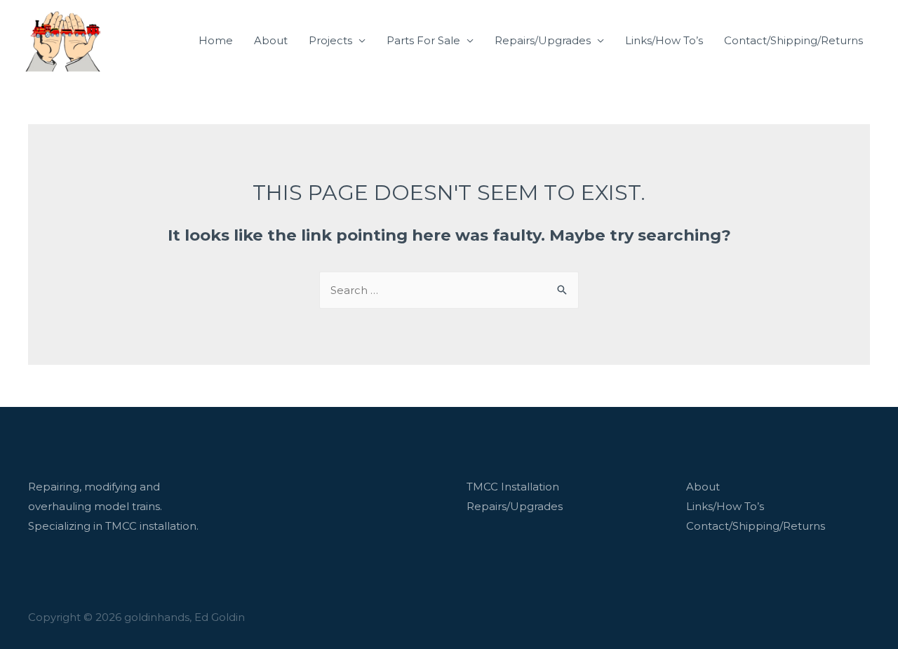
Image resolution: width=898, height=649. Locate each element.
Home (216, 40)
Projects (330, 40)
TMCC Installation (513, 486)
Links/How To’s (664, 40)
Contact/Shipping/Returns (793, 40)
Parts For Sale (423, 40)
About (271, 40)
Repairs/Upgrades (543, 40)
